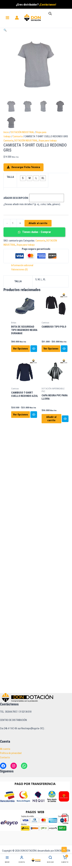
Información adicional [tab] (22, 265)
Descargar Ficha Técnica (25, 167)
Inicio (6, 132)
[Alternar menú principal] (7, 18)
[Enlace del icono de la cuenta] (17, 18)
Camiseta (18, 136)
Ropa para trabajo (48, 140)
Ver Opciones (20, 348)
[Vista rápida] (33, 348)
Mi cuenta (5, 748)
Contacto (5, 757)
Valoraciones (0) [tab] (19, 269)
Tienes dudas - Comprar (36, 232)
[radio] (23, 178)
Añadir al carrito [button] (51, 418)
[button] (5, 30)
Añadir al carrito (38, 223)
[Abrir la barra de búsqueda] (50, 13)
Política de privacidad (10, 753)
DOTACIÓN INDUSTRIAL (22, 132)
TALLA (10, 176)
